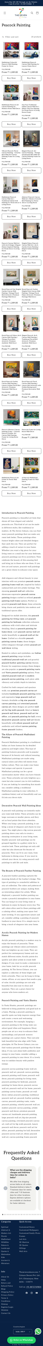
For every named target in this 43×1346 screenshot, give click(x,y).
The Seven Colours (24, 1345)
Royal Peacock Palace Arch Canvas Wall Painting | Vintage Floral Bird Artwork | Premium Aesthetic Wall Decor (11, 339)
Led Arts (22, 1239)
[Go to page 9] (15, 1214)
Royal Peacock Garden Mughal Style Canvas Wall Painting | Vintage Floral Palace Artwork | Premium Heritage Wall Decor (31, 293)
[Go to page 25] (40, 1214)
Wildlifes (5, 1242)
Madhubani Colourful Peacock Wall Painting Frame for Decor (9, 64)
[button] (4, 13)
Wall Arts (23, 1251)
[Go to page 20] (32, 1214)
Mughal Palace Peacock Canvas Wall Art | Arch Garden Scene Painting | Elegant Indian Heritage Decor (30, 247)
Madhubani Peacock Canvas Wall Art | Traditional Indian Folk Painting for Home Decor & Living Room (11, 200)
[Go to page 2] (4, 1214)
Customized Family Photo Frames (29, 1234)
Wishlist (4, 1310)
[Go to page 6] (10, 1214)
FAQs (3, 1280)
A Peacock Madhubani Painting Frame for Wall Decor (30, 479)
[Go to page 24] (38, 1214)
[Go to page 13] (21, 1214)
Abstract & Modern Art (6, 1231)
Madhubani (6, 1239)
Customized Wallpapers (29, 1230)
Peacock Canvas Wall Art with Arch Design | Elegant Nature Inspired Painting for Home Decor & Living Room (11, 247)
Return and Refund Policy (7, 1284)
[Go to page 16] (26, 1214)
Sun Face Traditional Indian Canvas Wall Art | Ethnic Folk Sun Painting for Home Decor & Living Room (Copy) (31, 108)
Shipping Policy (7, 1292)
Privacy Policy (7, 1295)
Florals (4, 1236)
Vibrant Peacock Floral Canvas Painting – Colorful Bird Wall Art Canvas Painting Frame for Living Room (11, 154)
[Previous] (5, 1188)
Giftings (22, 1248)
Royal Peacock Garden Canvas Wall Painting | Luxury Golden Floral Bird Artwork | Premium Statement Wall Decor (11, 385)
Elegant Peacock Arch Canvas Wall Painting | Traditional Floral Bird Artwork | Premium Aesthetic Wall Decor (30, 339)
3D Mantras (24, 1242)
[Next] (37, 1188)
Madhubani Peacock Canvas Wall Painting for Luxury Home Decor (30, 64)
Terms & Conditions (5, 1299)
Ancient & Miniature (5, 1261)
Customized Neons (27, 1227)
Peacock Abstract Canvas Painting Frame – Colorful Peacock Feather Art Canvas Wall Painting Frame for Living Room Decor (11, 434)
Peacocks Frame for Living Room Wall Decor (31, 430)
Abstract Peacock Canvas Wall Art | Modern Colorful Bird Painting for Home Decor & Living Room (31, 200)
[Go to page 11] (18, 1214)
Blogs (3, 1289)
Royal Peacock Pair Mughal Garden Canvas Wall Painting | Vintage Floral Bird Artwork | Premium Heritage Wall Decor (11, 293)
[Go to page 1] (2, 1214)
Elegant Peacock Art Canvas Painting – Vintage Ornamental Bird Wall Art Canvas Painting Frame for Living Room (31, 154)
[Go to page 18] (29, 1214)
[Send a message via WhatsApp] (38, 1331)
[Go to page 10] (16, 1214)
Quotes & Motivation (5, 1252)
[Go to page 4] (7, 1214)
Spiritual (4, 1227)
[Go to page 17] (27, 1214)
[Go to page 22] (35, 1214)
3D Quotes (23, 1245)
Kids (3, 1257)
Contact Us (5, 1313)
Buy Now (11, 78)
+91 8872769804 (33, 1287)
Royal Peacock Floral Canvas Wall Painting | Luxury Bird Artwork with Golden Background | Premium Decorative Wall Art (31, 386)
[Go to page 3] (5, 1214)
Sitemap (4, 1304)
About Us (5, 1277)
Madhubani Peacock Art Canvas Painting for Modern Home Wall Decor (11, 106)
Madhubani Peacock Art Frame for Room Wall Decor (10, 479)
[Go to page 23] (37, 1214)
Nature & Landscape (5, 1246)
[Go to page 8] (13, 1214)
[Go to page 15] (24, 1214)
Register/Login (7, 1307)
